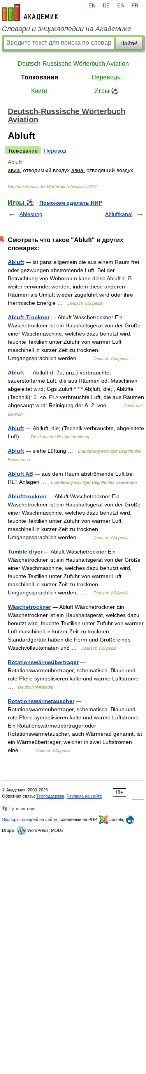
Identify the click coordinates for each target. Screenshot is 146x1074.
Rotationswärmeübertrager (43, 662)
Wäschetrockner (29, 607)
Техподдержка (50, 796)
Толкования (39, 77)
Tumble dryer (25, 551)
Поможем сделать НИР (70, 203)
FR (135, 6)
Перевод (55, 151)
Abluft (16, 262)
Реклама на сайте (84, 796)
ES (120, 6)
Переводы (106, 77)
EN (91, 6)
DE (106, 6)
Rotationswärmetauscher (41, 701)
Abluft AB (20, 474)
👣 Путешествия (18, 808)
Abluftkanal (118, 214)
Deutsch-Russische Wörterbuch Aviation (73, 63)
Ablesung (30, 214)
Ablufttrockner (27, 496)
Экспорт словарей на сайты (29, 819)
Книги (39, 91)
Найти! (128, 43)
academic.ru (30, 12)
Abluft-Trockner (28, 317)
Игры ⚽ (106, 91)
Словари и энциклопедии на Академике (66, 29)
